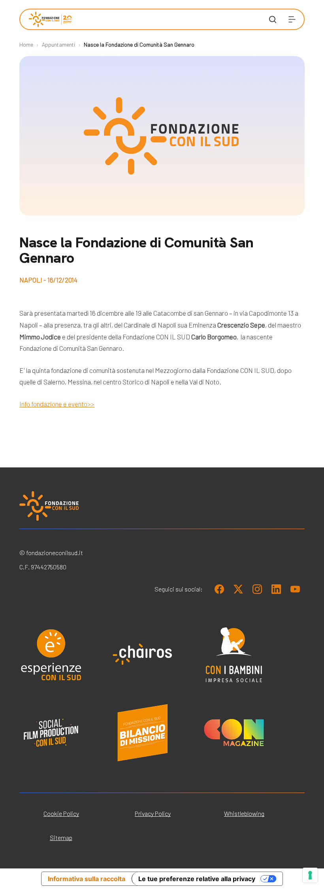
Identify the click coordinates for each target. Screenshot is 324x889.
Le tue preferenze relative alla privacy (196, 879)
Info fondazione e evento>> (56, 404)
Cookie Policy (61, 813)
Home (26, 44)
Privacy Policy (153, 813)
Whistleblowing (244, 813)
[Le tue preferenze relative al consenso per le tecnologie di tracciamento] (310, 875)
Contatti (189, 178)
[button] (292, 19)
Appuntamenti (58, 44)
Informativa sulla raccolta (86, 879)
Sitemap (61, 837)
